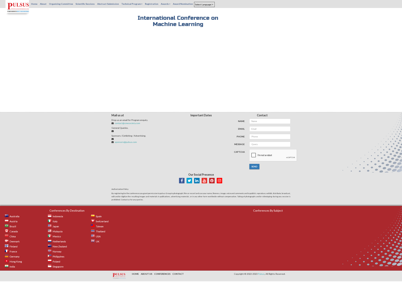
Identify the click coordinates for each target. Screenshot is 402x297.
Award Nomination (183, 4)
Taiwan (99, 226)
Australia (14, 216)
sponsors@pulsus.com (126, 142)
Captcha (239, 152)
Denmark (15, 241)
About (43, 4)
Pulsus (261, 274)
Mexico (57, 236)
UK (97, 241)
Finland (13, 246)
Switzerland (102, 221)
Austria (13, 221)
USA (98, 236)
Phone (241, 136)
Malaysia (57, 231)
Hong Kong (16, 261)
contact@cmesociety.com (127, 123)
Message (239, 144)
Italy (55, 221)
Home (34, 4)
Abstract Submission (108, 4)
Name (241, 121)
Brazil (13, 226)
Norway (57, 251)
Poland (56, 261)
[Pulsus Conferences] (119, 276)
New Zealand (60, 246)
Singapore (58, 266)
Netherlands (59, 241)
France (13, 251)
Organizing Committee (61, 4)
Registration (151, 4)
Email (241, 128)
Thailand (100, 231)
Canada (14, 231)
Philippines (58, 256)
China (13, 236)
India (12, 266)
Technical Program (131, 4)
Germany (14, 256)
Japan (56, 226)
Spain (99, 216)
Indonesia (58, 216)
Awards (165, 4)
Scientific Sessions (85, 4)
